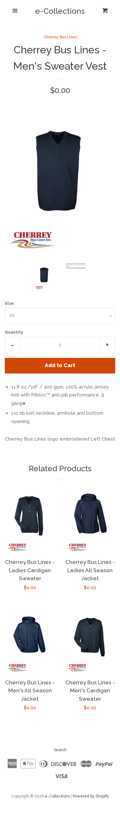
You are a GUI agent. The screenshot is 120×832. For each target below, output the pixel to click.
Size (9, 303)
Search (60, 750)
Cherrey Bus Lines (60, 37)
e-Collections (60, 11)
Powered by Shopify (91, 796)
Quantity (14, 332)
